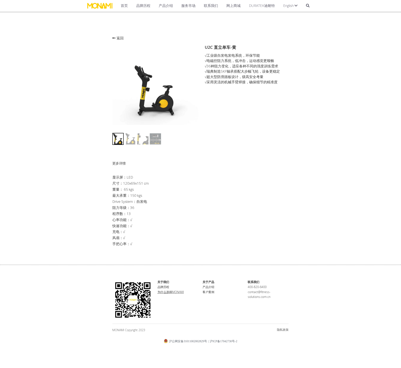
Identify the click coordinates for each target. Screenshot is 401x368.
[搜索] (308, 6)
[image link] (99, 5)
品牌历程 (143, 5)
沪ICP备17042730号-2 (223, 341)
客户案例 (208, 292)
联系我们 (211, 5)
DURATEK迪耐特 (262, 5)
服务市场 (188, 5)
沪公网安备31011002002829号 (188, 341)
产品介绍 (166, 5)
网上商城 (233, 5)
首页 (124, 5)
